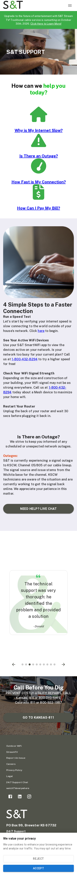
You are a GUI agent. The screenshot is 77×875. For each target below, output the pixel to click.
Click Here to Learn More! (45, 23)
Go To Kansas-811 (38, 717)
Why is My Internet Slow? (39, 130)
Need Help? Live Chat (38, 509)
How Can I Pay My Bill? (38, 208)
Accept (38, 868)
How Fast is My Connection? (38, 182)
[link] (10, 796)
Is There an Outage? (38, 156)
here (41, 331)
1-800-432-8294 (25, 359)
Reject (38, 858)
